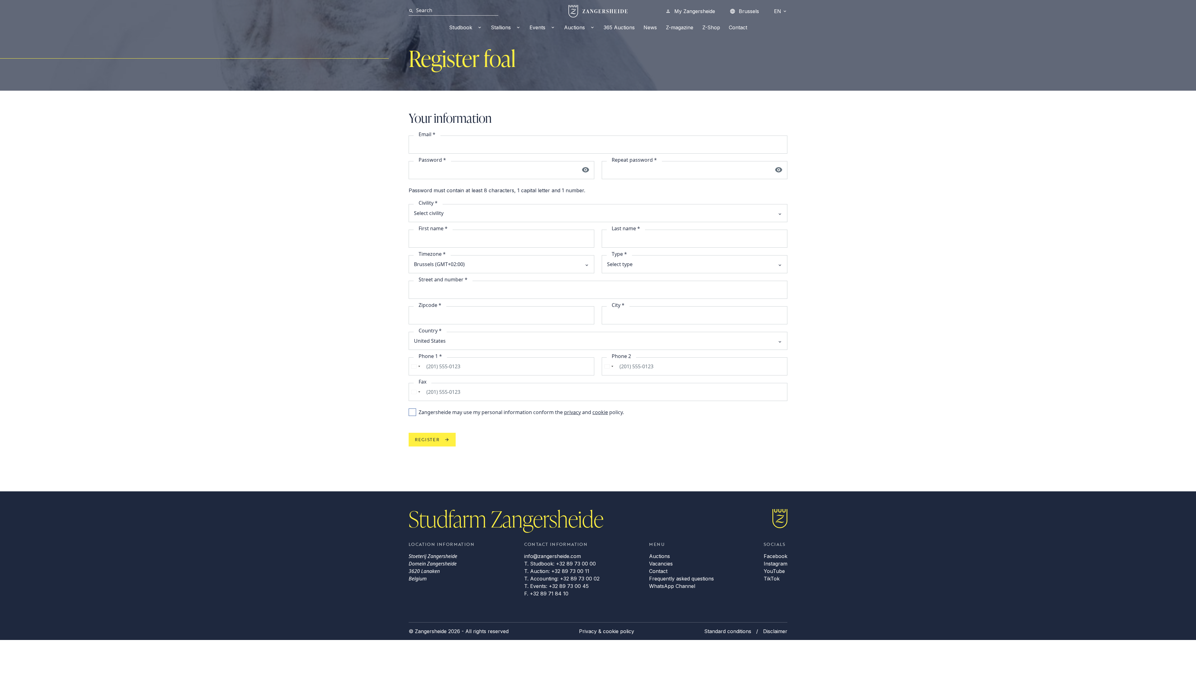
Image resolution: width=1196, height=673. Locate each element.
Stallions (501, 27)
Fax (422, 381)
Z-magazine (679, 27)
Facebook (775, 556)
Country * (430, 330)
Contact (738, 27)
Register (427, 439)
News (650, 27)
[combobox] (415, 366)
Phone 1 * (430, 356)
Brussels (749, 11)
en (777, 11)
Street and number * (443, 279)
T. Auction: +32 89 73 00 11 (556, 571)
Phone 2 (621, 356)
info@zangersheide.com (552, 556)
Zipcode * (430, 305)
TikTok (772, 578)
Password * (432, 159)
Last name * (626, 228)
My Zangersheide (694, 11)
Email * (427, 134)
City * (618, 305)
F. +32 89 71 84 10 (546, 593)
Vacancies (661, 564)
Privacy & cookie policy (606, 631)
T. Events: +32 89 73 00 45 (556, 586)
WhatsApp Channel (672, 586)
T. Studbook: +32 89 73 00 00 (560, 564)
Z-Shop (711, 27)
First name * (433, 228)
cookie (600, 412)
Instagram (775, 564)
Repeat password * (634, 159)
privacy (572, 412)
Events (537, 27)
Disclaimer (775, 631)
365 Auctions (619, 27)
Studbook (460, 27)
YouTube (774, 571)
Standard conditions (727, 631)
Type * (619, 254)
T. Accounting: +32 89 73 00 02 (562, 578)
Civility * (428, 202)
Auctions (574, 27)
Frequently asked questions (681, 578)
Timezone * (432, 254)
